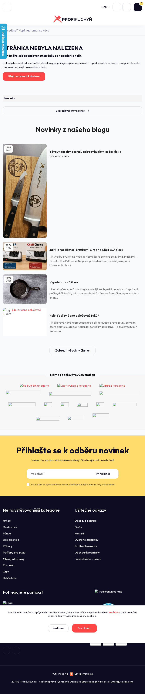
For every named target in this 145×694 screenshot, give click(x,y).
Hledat (140, 30)
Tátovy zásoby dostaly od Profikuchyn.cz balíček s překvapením (85, 154)
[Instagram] (16, 650)
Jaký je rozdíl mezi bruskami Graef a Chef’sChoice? (86, 250)
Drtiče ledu (10, 578)
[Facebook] (6, 650)
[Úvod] (72, 19)
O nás (78, 527)
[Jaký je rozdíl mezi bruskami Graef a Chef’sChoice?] (25, 256)
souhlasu (114, 612)
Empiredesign (89, 681)
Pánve (7, 533)
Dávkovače (10, 527)
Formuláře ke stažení (88, 559)
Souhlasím (84, 628)
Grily (6, 571)
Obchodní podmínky (87, 552)
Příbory (7, 546)
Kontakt (79, 533)
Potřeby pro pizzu (14, 552)
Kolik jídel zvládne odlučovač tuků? (74, 315)
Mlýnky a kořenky (14, 559)
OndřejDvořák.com (122, 681)
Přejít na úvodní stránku (24, 76)
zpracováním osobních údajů (62, 484)
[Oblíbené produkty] (117, 7)
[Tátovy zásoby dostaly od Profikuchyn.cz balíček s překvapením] (25, 191)
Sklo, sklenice (11, 539)
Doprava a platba (85, 520)
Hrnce (7, 520)
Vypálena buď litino (63, 282)
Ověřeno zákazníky (86, 539)
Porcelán (8, 565)
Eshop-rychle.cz (84, 673)
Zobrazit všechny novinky (70, 110)
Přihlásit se (103, 473)
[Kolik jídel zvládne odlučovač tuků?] (25, 322)
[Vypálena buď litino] (25, 289)
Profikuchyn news (86, 546)
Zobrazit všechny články (72, 350)
